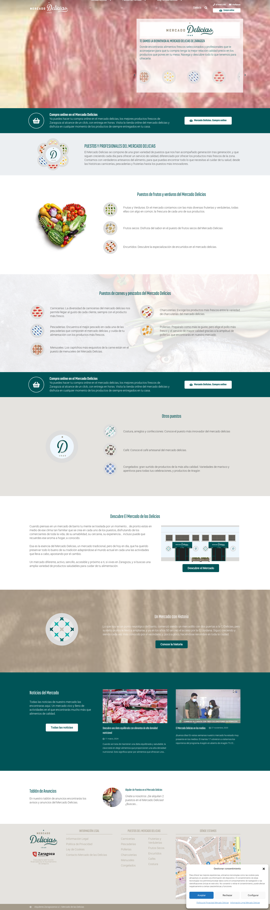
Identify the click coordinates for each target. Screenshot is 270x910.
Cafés (151, 858)
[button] (263, 868)
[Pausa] (141, 60)
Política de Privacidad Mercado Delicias (213, 903)
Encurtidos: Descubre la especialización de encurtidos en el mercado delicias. (170, 246)
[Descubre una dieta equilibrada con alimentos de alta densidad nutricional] (135, 721)
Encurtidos (154, 853)
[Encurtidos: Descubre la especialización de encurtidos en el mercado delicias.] (113, 247)
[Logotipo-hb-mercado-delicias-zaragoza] (49, 7)
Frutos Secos (156, 848)
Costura (153, 864)
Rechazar (227, 895)
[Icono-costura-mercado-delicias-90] (195, 77)
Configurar (253, 895)
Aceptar (202, 895)
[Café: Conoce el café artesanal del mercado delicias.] (113, 450)
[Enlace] (61, 797)
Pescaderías (128, 844)
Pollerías (126, 849)
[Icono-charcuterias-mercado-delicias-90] (220, 77)
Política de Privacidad (79, 844)
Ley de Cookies (75, 849)
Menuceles (127, 860)
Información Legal (77, 838)
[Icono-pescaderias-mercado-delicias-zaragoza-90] (144, 77)
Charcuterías (129, 854)
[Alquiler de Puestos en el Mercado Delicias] (135, 797)
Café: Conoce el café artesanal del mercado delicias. (155, 450)
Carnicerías (128, 838)
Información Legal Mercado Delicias (245, 903)
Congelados (128, 865)
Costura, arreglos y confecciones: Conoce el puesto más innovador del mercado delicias (176, 431)
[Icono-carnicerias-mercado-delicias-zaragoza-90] (170, 77)
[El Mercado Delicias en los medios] (208, 721)
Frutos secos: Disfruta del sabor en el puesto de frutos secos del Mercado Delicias (173, 228)
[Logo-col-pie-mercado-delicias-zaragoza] (44, 839)
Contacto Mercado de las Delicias (86, 854)
